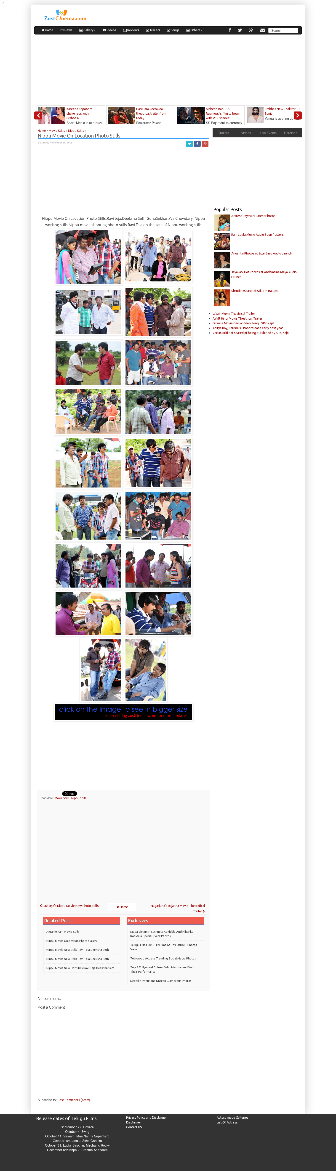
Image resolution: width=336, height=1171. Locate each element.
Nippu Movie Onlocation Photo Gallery (71, 940)
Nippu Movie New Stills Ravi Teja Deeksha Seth (77, 949)
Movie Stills (62, 798)
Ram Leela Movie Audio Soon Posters (257, 234)
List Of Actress (227, 1122)
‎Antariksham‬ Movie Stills (62, 931)
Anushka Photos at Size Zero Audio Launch (261, 253)
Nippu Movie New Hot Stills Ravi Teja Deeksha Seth (80, 968)
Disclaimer (133, 1122)
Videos (111, 30)
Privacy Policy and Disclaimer (146, 1117)
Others (195, 30)
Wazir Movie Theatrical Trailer (234, 313)
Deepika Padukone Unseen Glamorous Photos (161, 980)
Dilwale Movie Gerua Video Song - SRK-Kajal (243, 323)
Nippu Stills (78, 798)
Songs (174, 30)
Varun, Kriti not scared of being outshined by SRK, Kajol (251, 333)
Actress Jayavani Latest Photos (253, 216)
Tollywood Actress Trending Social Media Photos (163, 958)
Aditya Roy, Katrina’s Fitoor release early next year (248, 328)
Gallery (88, 30)
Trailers (154, 30)
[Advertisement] (168, 71)
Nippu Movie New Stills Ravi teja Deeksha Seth (77, 958)
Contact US (134, 1127)
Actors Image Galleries (232, 1117)
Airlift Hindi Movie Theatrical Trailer (237, 318)
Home (48, 30)
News (68, 30)
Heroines (290, 132)
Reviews (133, 30)
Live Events (268, 132)
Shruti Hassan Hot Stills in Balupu (254, 291)
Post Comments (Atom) (74, 1100)
